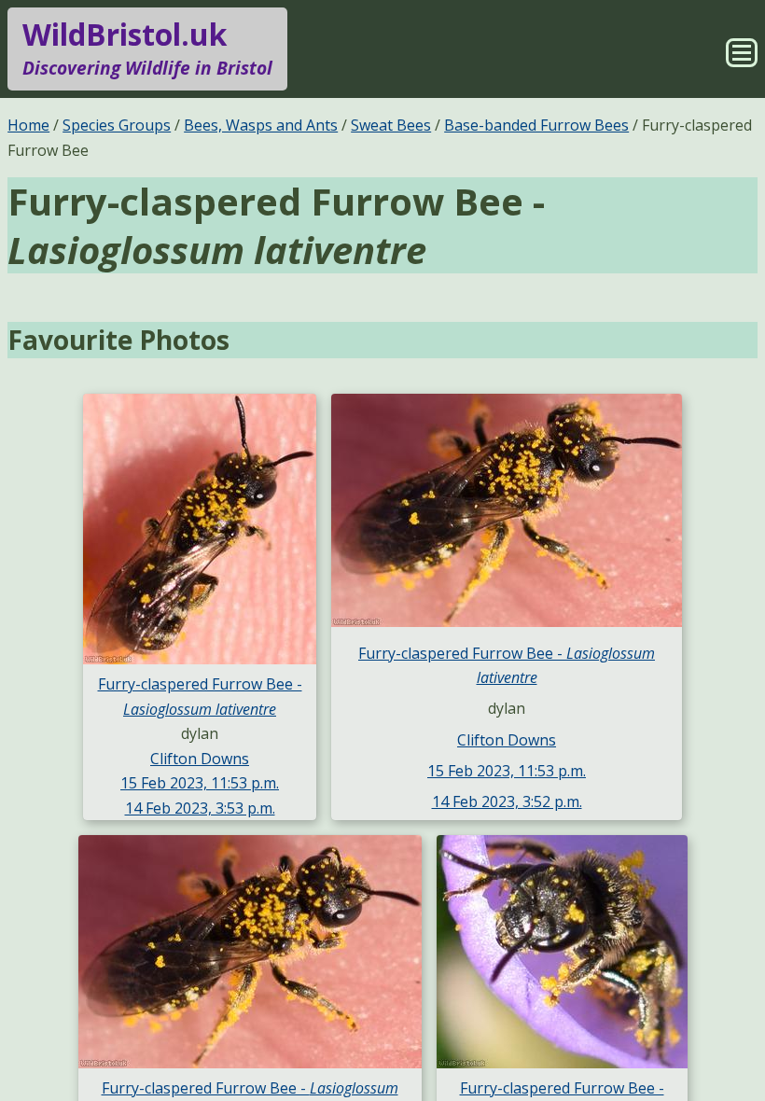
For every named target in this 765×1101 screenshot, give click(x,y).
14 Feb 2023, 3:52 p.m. (507, 801)
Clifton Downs (199, 758)
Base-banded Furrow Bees (536, 125)
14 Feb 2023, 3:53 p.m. (200, 808)
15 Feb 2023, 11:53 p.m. (199, 783)
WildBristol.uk (147, 47)
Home (28, 125)
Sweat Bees (391, 125)
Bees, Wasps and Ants (261, 125)
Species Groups (117, 125)
